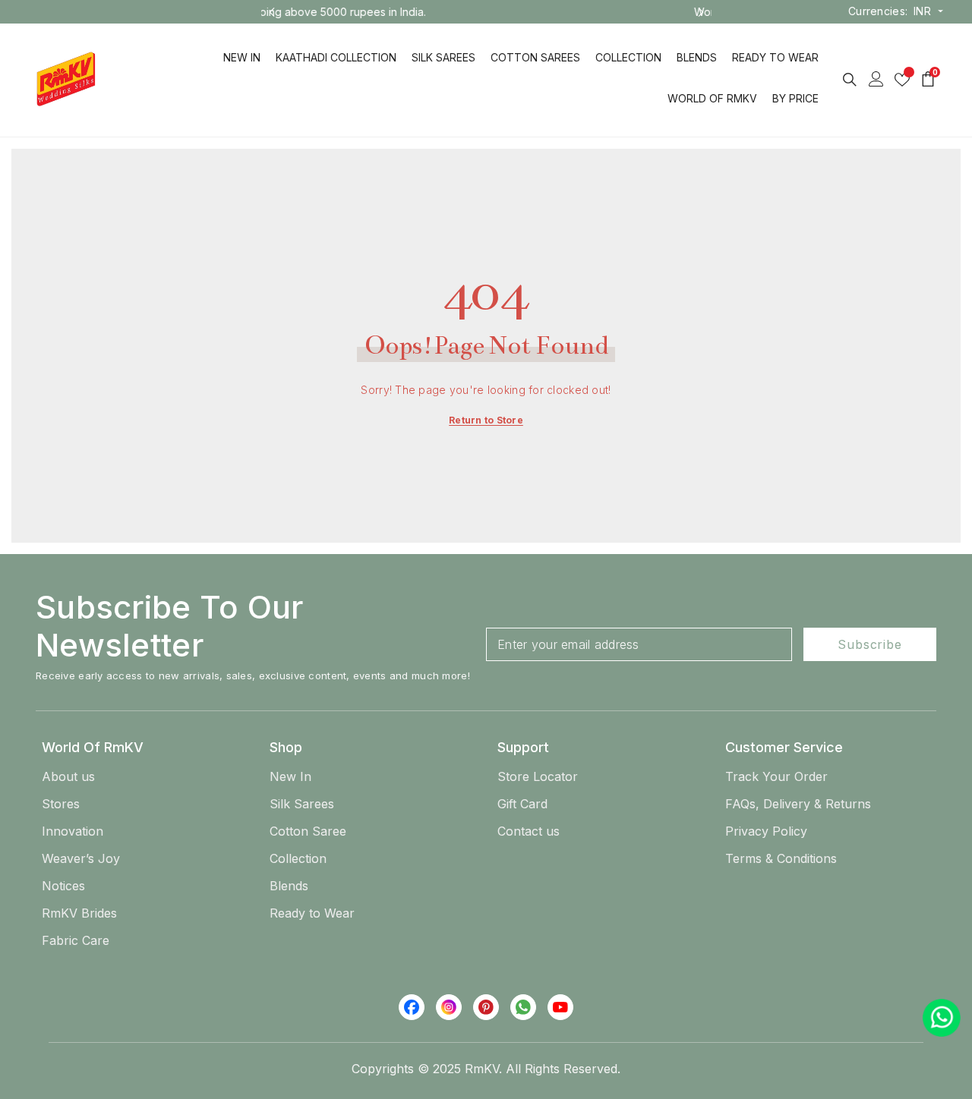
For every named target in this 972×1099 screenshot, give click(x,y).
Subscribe (869, 644)
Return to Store (486, 420)
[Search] (849, 79)
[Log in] (876, 79)
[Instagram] (449, 1007)
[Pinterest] (486, 1007)
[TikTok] (523, 1007)
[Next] (701, 12)
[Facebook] (411, 1007)
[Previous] (271, 12)
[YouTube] (560, 1007)
